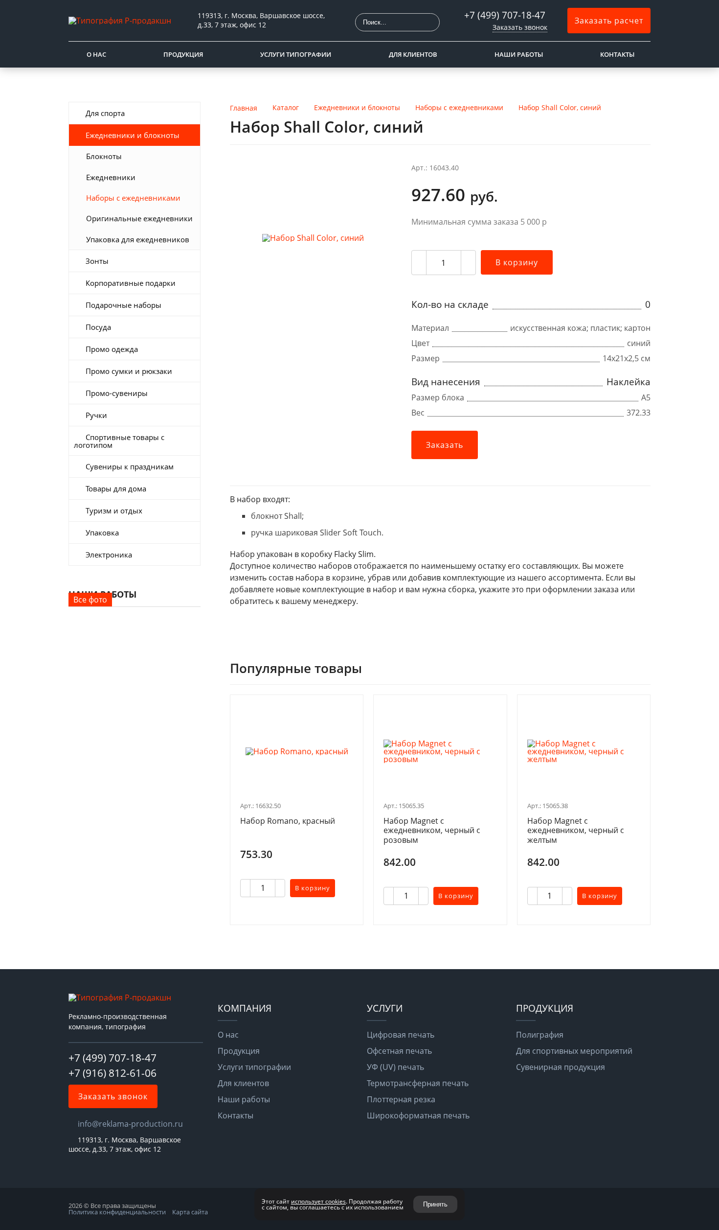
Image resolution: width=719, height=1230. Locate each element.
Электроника (109, 554)
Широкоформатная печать (418, 1115)
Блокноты (104, 156)
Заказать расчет (609, 20)
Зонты (97, 261)
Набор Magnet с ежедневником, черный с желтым (575, 830)
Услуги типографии (295, 54)
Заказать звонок (520, 27)
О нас (96, 54)
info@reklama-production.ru (130, 1123)
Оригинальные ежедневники (139, 218)
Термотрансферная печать (418, 1083)
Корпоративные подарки (131, 283)
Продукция (183, 54)
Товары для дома (116, 488)
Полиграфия (539, 1035)
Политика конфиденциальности (117, 1211)
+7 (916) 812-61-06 (112, 1073)
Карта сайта (190, 1211)
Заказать (444, 445)
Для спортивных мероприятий (574, 1051)
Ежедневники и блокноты (133, 135)
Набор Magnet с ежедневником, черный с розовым (431, 830)
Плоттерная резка (401, 1099)
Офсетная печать (399, 1051)
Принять (435, 1204)
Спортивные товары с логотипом (119, 441)
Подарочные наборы (123, 305)
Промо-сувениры (117, 393)
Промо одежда (112, 349)
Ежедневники (110, 177)
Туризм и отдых (114, 510)
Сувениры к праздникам (130, 466)
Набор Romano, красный (287, 821)
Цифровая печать (400, 1035)
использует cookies (318, 1201)
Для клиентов (413, 54)
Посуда (98, 327)
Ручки (96, 415)
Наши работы (518, 54)
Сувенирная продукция (560, 1067)
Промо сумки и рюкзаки (129, 371)
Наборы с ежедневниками (133, 198)
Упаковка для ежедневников (137, 239)
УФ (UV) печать (395, 1067)
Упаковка (102, 532)
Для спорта (105, 113)
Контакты (617, 54)
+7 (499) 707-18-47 (506, 15)
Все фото (90, 599)
